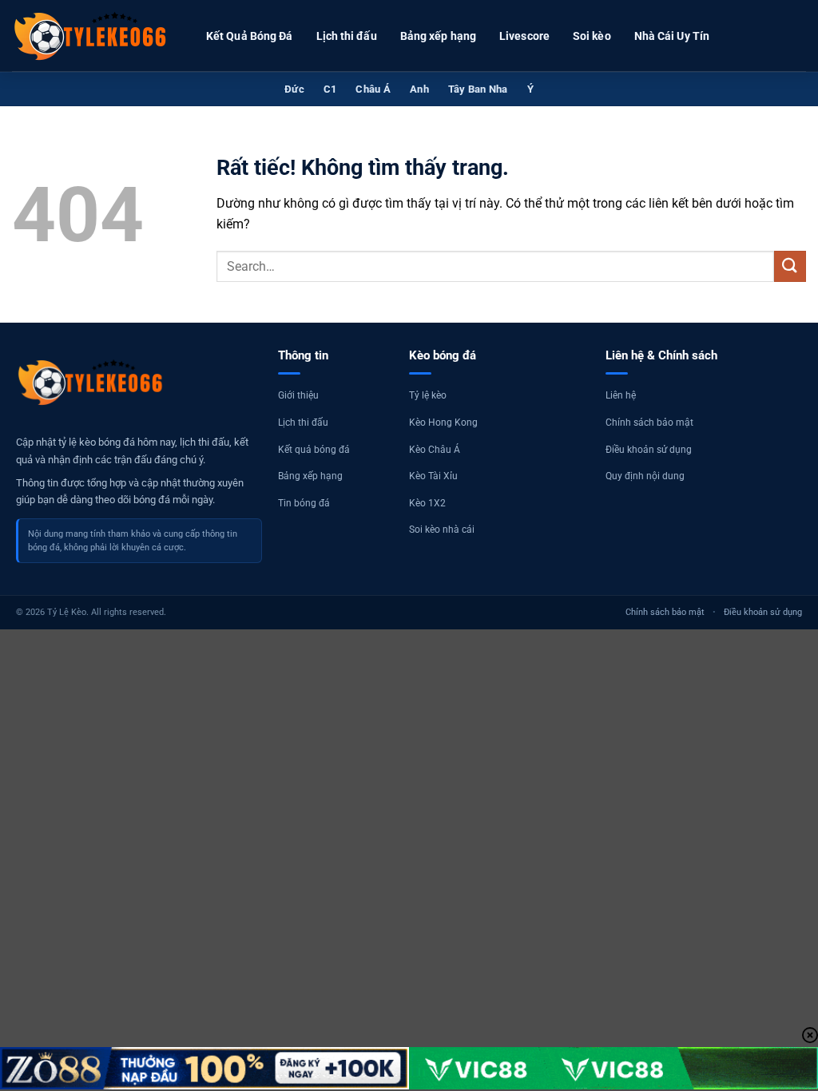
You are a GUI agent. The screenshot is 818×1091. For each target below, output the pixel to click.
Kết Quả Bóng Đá (249, 36)
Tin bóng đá (304, 503)
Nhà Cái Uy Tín (671, 36)
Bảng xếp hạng (438, 36)
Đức (294, 89)
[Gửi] (790, 266)
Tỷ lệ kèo (428, 395)
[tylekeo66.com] (92, 36)
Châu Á (373, 89)
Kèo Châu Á (434, 449)
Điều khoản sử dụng (649, 449)
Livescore (524, 36)
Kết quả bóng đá (314, 449)
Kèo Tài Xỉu (433, 476)
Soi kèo (592, 36)
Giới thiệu (298, 395)
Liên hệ (621, 395)
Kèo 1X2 (427, 503)
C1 (330, 89)
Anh (419, 89)
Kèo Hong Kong (443, 422)
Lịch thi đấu (346, 36)
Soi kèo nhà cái (442, 529)
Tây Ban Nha (478, 89)
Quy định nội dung (645, 476)
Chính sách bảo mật (649, 422)
